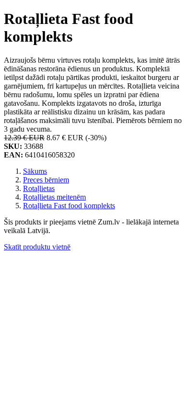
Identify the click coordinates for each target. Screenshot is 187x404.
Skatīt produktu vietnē (37, 247)
